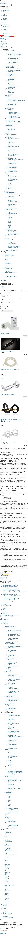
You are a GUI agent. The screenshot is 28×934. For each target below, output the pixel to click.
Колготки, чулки (11, 142)
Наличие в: (3, 292)
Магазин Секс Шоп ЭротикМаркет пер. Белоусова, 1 (10, 597)
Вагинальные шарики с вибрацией (15, 70)
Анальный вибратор (12, 61)
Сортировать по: (4, 290)
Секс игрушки (6, 624)
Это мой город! (3, 3)
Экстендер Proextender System (7, 394)
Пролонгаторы (11, 206)
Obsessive (7, 891)
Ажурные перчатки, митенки (14, 138)
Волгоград (5, 18)
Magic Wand (10, 80)
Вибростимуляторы (9, 82)
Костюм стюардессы (12, 167)
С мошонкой (10, 111)
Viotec (6, 869)
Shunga (6, 870)
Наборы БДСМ (8, 269)
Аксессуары (7, 252)
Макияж (9, 181)
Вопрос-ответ (5, 30)
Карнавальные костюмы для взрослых (16, 159)
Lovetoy (6, 881)
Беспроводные (11, 84)
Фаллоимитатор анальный (13, 65)
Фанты (6, 237)
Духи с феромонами (9, 245)
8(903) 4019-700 (3, 578)
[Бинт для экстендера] (10, 322)
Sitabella (9, 225)
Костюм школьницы (12, 168)
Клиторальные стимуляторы (14, 86)
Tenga (6, 889)
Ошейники (7, 262)
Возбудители (8, 229)
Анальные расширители (13, 58)
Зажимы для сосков (9, 255)
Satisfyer (7, 867)
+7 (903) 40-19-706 (15, 601)
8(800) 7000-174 (3, 44)
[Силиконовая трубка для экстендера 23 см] (10, 361)
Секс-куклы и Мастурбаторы (11, 90)
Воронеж (4, 22)
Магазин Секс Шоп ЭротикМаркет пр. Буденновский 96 (10, 589)
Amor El (6, 897)
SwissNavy (7, 890)
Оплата (4, 28)
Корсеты (9, 143)
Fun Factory (7, 859)
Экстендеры (7, 238)
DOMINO (10, 217)
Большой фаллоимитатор (13, 114)
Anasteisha (7, 899)
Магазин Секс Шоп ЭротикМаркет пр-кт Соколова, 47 (10, 600)
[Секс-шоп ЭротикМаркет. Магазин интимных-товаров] (8, 36)
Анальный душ (11, 63)
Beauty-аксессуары (9, 174)
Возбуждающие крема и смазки (14, 202)
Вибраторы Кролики (12, 74)
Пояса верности (8, 263)
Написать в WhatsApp (7, 913)
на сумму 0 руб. (3, 41)
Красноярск (5, 19)
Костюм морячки (11, 164)
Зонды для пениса (9, 256)
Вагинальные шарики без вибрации (15, 68)
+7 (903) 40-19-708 (15, 598)
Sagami (9, 224)
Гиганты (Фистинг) (9, 88)
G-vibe (6, 861)
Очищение (10, 130)
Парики (9, 183)
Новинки (4, 622)
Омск (4, 14)
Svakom (7, 865)
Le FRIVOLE (7, 878)
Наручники (7, 271)
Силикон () (5, 308)
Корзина (2, 38)
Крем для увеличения (12, 124)
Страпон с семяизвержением (14, 105)
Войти (1, 24)
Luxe (9, 220)
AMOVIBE (7, 898)
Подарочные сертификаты (11, 134)
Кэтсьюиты (10, 145)
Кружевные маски (11, 180)
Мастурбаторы (11, 92)
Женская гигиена (11, 129)
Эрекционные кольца (9, 118)
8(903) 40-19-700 (3, 46)
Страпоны (7, 96)
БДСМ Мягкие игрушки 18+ (11, 272)
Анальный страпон (12, 104)
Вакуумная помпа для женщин (14, 121)
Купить (25, 336)
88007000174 (8, 916)
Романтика (10, 187)
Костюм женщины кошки (13, 162)
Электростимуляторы (9, 126)
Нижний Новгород (6, 10)
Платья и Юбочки (11, 149)
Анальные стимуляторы (10, 50)
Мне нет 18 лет (3, 933)
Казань (4, 11)
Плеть (6, 273)
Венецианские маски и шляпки (14, 176)
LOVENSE (7, 901)
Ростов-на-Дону (3, 0)
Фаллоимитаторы (9, 108)
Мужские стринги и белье (13, 146)
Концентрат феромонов (13, 247)
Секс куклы (10, 93)
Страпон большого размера (14, 103)
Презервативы (8, 216)
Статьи (4, 609)
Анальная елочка (11, 53)
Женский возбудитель (12, 231)
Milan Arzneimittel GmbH (10, 885)
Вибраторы (7, 72)
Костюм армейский (12, 158)
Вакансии (5, 32)
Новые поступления (7, 277)
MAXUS (9, 221)
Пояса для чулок (11, 150)
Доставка (4, 25)
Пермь (4, 20)
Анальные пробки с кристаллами (15, 57)
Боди (9, 139)
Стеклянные (10, 109)
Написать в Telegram (7, 914)
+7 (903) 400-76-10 (14, 587)
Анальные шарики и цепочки (14, 59)
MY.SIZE (9, 222)
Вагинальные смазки (12, 201)
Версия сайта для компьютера (6, 569)
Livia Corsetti (8, 895)
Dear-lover (7, 857)
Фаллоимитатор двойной (13, 112)
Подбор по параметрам (5, 293)
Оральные (10, 205)
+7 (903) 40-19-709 (16, 595)
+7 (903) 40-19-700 (16, 585)
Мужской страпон (11, 99)
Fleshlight (10, 91)
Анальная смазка (11, 200)
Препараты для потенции (13, 233)
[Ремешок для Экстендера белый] (10, 344)
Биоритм (7, 893)
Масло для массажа (12, 204)
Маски (6, 259)
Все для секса (6, 768)
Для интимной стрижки (13, 179)
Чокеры (9, 188)
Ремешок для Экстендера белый (7, 351)
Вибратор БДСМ (8, 268)
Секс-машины (8, 95)
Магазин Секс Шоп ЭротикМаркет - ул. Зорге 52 (13, 591)
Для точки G (10, 75)
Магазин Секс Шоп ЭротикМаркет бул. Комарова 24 (10, 587)
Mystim (6, 860)
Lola (6, 880)
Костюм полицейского (12, 166)
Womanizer (7, 864)
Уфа (3, 16)
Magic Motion (8, 884)
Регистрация (6, 24)
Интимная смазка (9, 199)
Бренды (4, 280)
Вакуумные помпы (9, 120)
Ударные (7, 266)
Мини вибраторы (11, 87)
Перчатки (10, 184)
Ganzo (9, 218)
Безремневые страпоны (13, 97)
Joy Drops (7, 876)
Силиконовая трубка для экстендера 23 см (10, 369)
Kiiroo (6, 877)
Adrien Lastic (8, 874)
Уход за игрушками (12, 132)
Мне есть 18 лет (4, 930)
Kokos (6, 873)
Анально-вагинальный (10, 66)
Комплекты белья (11, 155)
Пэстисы (9, 185)
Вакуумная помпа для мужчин (14, 122)
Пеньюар (10, 147)
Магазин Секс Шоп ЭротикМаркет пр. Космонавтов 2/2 (10, 584)
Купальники (7, 172)
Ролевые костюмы (9, 157)
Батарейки (7, 133)
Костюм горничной (12, 160)
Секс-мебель (8, 264)
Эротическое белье (9, 137)
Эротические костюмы (12, 171)
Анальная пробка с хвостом (14, 55)
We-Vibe (9, 83)
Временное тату (11, 178)
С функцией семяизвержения (14, 117)
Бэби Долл (10, 141)
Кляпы (6, 258)
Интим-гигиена (8, 128)
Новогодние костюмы (12, 170)
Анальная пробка (11, 51)
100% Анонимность (7, 26)
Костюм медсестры (12, 163)
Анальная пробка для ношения (14, 54)
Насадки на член (8, 125)
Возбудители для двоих (13, 230)
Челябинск (5, 15)
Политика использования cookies (7, 616)
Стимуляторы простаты (13, 62)
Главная (4, 620)
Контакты (5, 33)
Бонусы (4, 29)
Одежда (7, 260)
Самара (4, 13)
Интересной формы (12, 76)
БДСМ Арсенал (8, 254)
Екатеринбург (5, 9)
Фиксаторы (7, 267)
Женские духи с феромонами (14, 246)
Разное (9, 151)
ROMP (6, 888)
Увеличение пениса (12, 208)
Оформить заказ (3, 43)
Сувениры (7, 235)
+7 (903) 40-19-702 (16, 590)
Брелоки (9, 175)
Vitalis (9, 227)
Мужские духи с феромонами (14, 248)
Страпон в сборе (11, 101)
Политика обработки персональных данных (9, 615)
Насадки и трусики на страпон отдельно (16, 100)
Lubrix (6, 882)
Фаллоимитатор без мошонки (14, 113)
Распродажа (5, 279)
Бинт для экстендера (5, 333)
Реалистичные (11, 79)
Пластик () (5, 306)
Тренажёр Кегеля (11, 71)
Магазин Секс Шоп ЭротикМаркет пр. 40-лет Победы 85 (10, 595)
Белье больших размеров (13, 154)
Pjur (6, 886)
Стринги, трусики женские (13, 153)
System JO (7, 872)
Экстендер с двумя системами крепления (9, 442)
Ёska (6, 894)
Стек (6, 275)
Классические (11, 78)
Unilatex (9, 226)
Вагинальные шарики (10, 67)
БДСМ (4, 829)
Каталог (4, 608)
